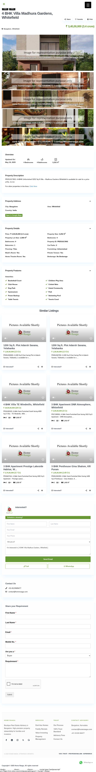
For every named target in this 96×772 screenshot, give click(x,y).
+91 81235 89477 (78, 733)
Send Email (48, 559)
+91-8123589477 (14, 588)
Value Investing (41, 732)
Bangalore (7, 29)
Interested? (10, 367)
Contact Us (58, 739)
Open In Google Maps (14, 215)
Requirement (11, 661)
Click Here (33, 186)
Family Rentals (41, 729)
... (29, 358)
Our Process (58, 725)
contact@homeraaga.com (18, 592)
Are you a (10, 652)
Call (27, 566)
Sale (5, 9)
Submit (9, 694)
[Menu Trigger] (88, 5)
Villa (12, 9)
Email (8, 632)
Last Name (10, 623)
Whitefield (15, 29)
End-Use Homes (41, 725)
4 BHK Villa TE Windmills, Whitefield (23, 404)
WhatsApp (69, 566)
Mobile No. (10, 642)
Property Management (40, 737)
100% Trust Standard (58, 730)
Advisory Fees (59, 735)
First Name (10, 613)
